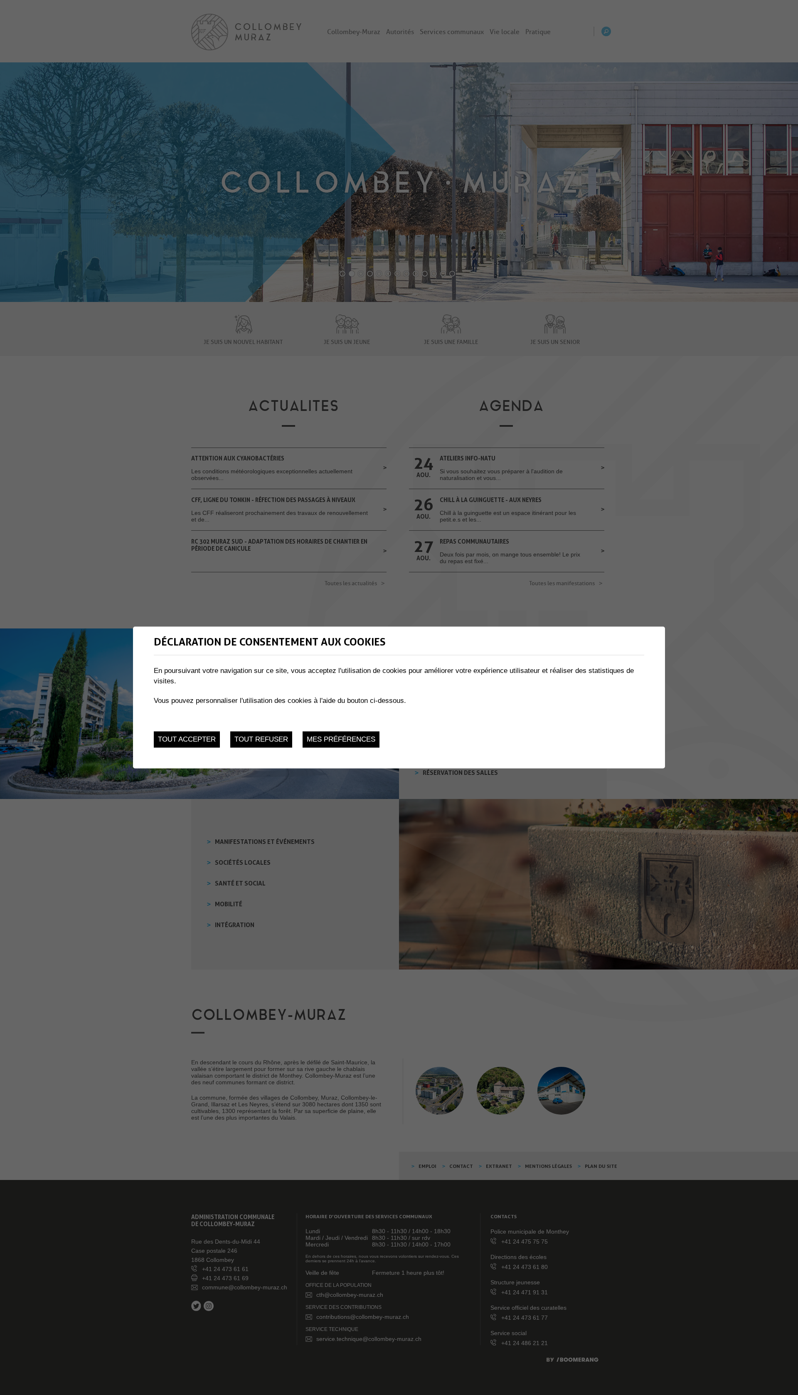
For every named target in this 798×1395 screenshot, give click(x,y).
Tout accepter (187, 739)
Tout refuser (261, 739)
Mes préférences (341, 739)
